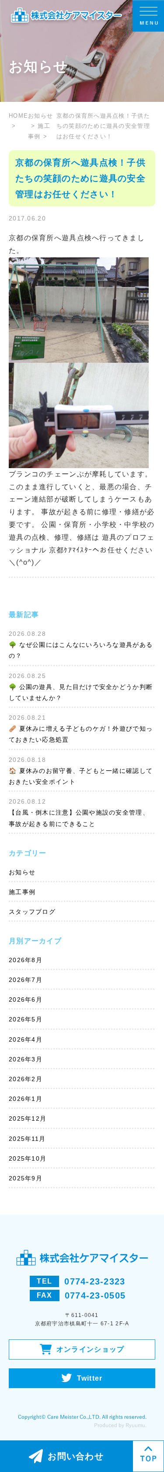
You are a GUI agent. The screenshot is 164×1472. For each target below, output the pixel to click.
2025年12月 (27, 1118)
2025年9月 (25, 1178)
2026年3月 (25, 1059)
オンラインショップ (90, 1349)
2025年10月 (27, 1158)
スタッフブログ (32, 911)
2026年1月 (25, 1098)
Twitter (90, 1378)
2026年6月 (25, 999)
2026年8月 (25, 959)
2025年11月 (27, 1138)
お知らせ (22, 872)
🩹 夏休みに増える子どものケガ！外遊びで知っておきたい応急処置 (81, 734)
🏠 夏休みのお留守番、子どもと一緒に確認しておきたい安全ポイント (81, 776)
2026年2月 (25, 1078)
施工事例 (22, 891)
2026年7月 (25, 979)
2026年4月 (25, 1039)
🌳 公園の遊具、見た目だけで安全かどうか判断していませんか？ (81, 692)
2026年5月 (25, 1019)
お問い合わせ (76, 1456)
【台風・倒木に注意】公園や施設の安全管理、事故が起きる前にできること (79, 818)
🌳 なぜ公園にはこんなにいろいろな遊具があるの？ (81, 650)
